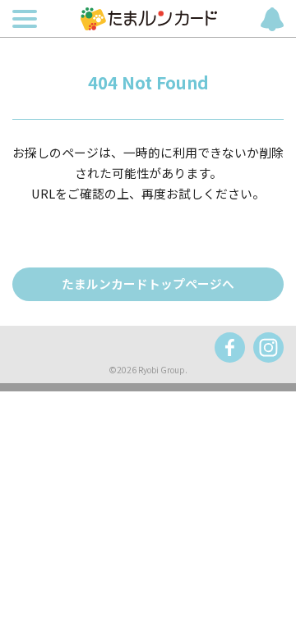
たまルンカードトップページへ (148, 283)
